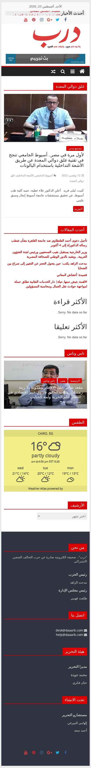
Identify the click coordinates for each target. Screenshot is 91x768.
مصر (62, 381)
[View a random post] (53, 71)
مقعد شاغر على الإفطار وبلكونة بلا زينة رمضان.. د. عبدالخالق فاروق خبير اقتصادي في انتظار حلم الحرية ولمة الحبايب (45, 392)
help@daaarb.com (70, 635)
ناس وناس (49, 381)
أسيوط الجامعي (44, 175)
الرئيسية (75, 381)
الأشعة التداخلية (25, 175)
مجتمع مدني (75, 148)
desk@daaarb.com (70, 630)
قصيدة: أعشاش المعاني (45, 13)
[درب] (82, 71)
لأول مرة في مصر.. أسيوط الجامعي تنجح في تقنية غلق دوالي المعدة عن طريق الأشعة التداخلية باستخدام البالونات (46, 160)
